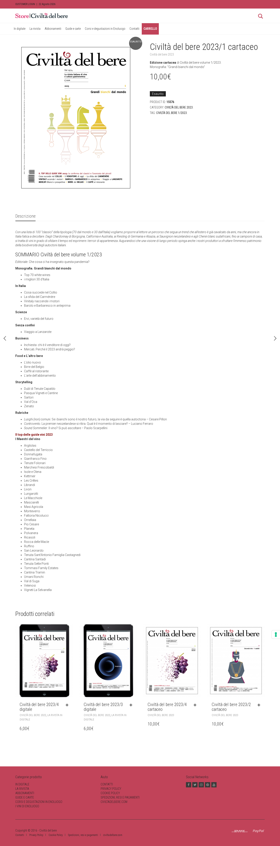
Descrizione (25, 216)
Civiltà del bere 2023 (162, 54)
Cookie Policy (110, 793)
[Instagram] (201, 784)
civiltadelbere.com (114, 802)
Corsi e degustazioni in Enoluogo (105, 28)
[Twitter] (195, 784)
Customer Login (25, 4)
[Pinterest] (207, 784)
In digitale (19, 28)
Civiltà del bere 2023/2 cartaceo (231, 707)
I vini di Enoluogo (27, 806)
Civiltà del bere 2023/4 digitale (39, 707)
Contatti (134, 28)
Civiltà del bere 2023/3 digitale (103, 707)
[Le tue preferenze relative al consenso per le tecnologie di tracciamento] (276, 634)
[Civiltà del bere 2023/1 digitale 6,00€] (275, 338)
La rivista (35, 28)
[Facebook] (188, 784)
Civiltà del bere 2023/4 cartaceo (167, 707)
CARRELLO (150, 28)
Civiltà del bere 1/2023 (171, 113)
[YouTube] (214, 784)
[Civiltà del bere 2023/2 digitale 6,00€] (5, 338)
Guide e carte (73, 28)
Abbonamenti (53, 28)
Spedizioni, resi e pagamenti (120, 797)
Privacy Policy (111, 788)
